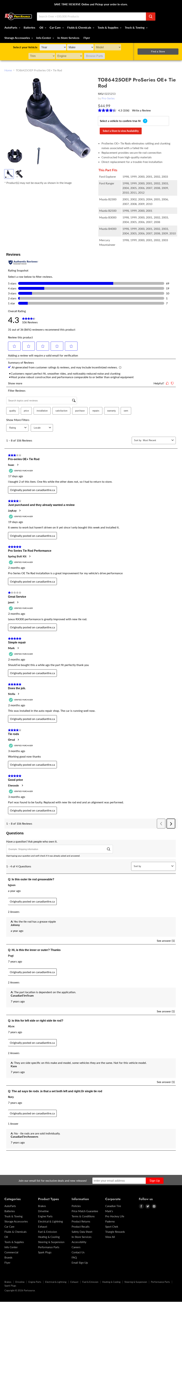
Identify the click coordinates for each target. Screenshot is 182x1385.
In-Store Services (68, 37)
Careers (76, 1247)
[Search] (150, 16)
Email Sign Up (80, 1262)
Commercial (11, 1252)
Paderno (110, 1221)
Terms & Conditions (83, 1216)
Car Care (55, 27)
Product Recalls (81, 1226)
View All (110, 1236)
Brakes (42, 1206)
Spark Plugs (45, 1252)
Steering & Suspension (51, 1242)
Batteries (29, 27)
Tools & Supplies (108, 27)
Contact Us (78, 1252)
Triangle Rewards (115, 1231)
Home (8, 70)
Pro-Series (108, 98)
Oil (41, 27)
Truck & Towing (135, 27)
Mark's (109, 1211)
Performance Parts (48, 1247)
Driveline (43, 1211)
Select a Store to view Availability (121, 130)
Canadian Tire (113, 1206)
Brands (8, 1257)
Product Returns (81, 1221)
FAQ (74, 1257)
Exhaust (42, 1226)
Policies (76, 1206)
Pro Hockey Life (114, 1216)
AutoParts (11, 27)
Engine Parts (45, 1216)
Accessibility (79, 1242)
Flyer (87, 37)
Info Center (44, 37)
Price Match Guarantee (85, 1211)
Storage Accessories (17, 37)
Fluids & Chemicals (79, 27)
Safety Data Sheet (82, 1231)
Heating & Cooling (49, 1236)
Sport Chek (111, 1226)
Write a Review (141, 110)
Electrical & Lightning (50, 1221)
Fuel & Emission (47, 1231)
